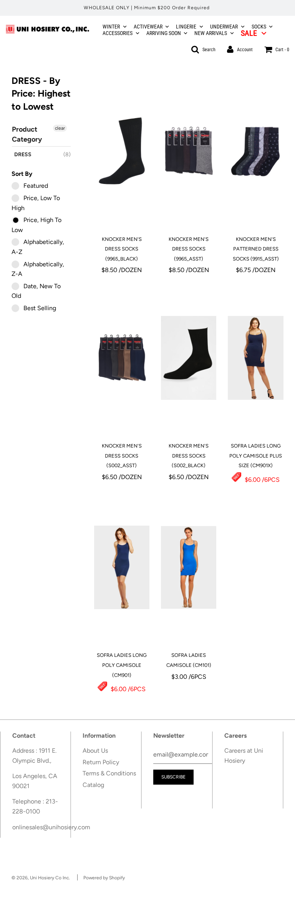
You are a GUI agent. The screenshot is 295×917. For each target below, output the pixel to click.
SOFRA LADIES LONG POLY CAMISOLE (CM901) (122, 665)
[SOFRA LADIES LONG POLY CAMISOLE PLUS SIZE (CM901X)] (255, 358)
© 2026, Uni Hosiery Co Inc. (41, 877)
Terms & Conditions (109, 773)
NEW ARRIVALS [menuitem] (210, 33)
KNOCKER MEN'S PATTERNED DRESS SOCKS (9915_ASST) (256, 249)
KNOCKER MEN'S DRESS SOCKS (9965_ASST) (189, 249)
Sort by (22, 173)
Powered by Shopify (104, 877)
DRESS (22, 154)
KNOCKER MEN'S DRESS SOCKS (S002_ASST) (122, 455)
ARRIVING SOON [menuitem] (163, 33)
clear (60, 128)
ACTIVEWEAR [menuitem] (148, 26)
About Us (95, 750)
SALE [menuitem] (249, 33)
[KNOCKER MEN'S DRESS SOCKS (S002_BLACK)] (188, 358)
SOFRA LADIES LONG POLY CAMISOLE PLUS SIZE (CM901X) (255, 455)
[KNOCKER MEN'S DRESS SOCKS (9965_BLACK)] (121, 151)
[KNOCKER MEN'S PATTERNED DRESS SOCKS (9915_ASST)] (255, 151)
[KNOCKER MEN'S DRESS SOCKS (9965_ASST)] (188, 151)
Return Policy (101, 762)
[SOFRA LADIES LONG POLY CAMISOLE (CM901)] (121, 567)
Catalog (93, 784)
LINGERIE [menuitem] (186, 26)
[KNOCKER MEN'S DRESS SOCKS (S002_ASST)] (121, 358)
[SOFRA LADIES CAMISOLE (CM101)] (188, 567)
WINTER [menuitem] (111, 26)
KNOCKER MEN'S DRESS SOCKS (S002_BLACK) (189, 455)
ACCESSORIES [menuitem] (118, 33)
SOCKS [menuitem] (259, 26)
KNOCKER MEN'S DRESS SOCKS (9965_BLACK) (122, 249)
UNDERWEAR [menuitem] (224, 26)
